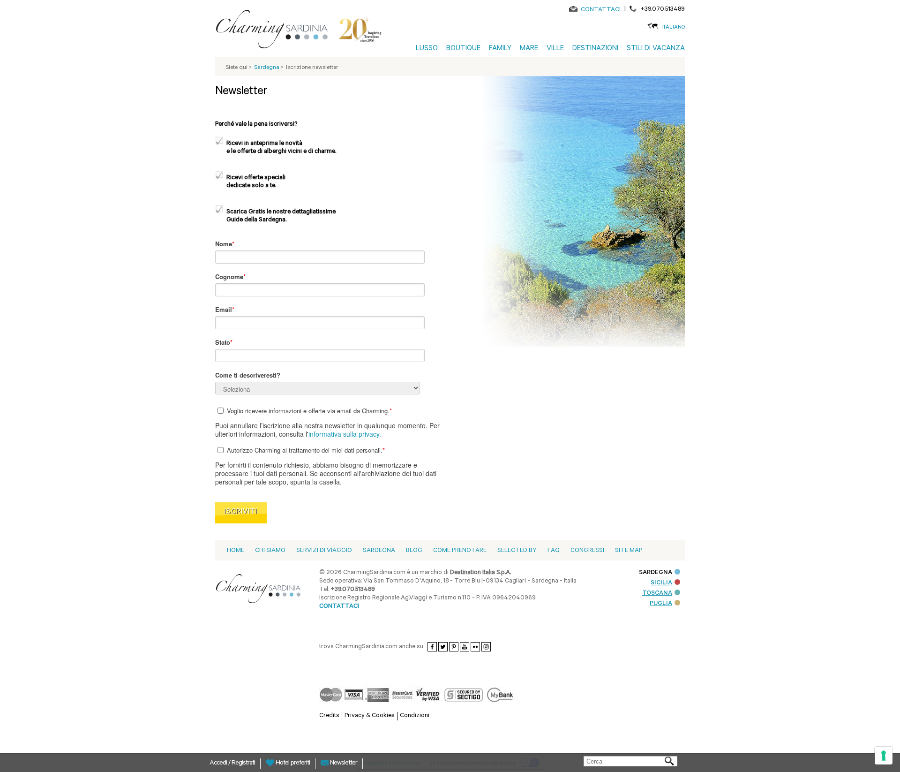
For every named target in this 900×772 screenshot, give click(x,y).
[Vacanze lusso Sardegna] (275, 31)
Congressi (587, 550)
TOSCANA (657, 593)
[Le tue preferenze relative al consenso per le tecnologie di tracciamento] (883, 755)
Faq (554, 550)
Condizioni (414, 715)
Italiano (673, 28)
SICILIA (661, 583)
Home (235, 550)
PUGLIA (661, 603)
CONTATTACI (601, 10)
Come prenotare (460, 550)
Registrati (243, 763)
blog (414, 550)
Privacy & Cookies (370, 715)
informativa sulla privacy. (344, 434)
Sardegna (379, 550)
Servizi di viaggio (324, 550)
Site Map (628, 550)
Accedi (219, 763)
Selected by (517, 550)
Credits (329, 715)
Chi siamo (270, 550)
